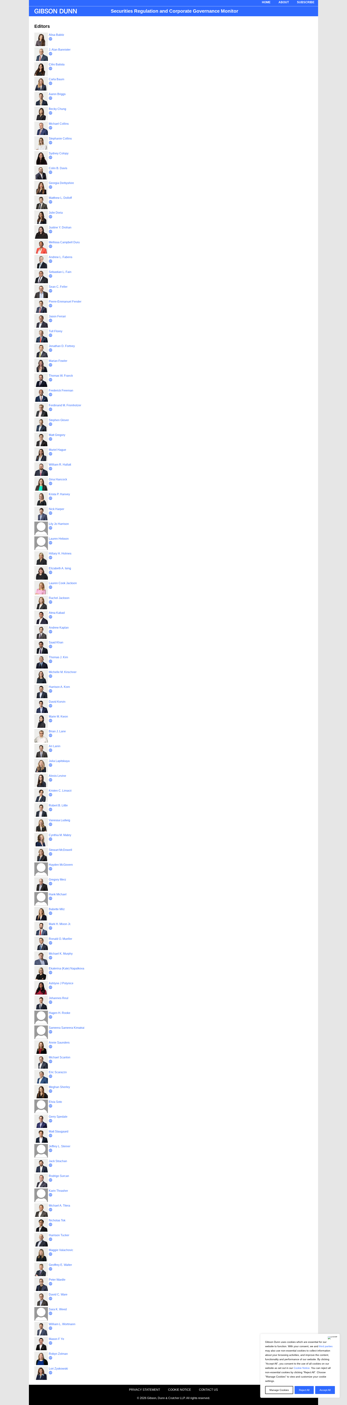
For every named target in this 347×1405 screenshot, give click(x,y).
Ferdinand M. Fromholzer (65, 405)
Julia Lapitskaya (59, 761)
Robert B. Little (58, 805)
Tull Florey (55, 331)
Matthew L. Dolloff (60, 197)
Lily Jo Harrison (59, 523)
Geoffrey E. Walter (60, 1264)
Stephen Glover (59, 420)
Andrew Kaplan (59, 627)
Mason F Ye (56, 1338)
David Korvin (57, 701)
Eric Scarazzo (58, 1072)
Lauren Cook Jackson (63, 583)
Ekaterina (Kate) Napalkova (66, 968)
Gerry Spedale (58, 1116)
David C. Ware (58, 1294)
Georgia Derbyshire (61, 183)
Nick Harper (56, 509)
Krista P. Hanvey (59, 494)
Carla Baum (56, 79)
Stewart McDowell (60, 849)
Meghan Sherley (59, 1087)
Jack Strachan (58, 1161)
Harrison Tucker (59, 1235)
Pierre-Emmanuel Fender (65, 301)
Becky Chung (57, 108)
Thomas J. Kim (58, 657)
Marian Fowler (58, 360)
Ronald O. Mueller (60, 938)
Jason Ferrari (57, 316)
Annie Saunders (59, 1042)
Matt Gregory (57, 434)
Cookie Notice (302, 1368)
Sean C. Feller (58, 286)
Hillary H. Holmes (60, 553)
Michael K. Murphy (61, 953)
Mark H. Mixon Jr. (60, 924)
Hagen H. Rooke (59, 1012)
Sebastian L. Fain (60, 271)
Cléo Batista (57, 64)
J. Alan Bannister (59, 49)
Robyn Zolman (58, 1353)
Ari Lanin (54, 746)
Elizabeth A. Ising (60, 568)
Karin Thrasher (58, 1190)
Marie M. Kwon (58, 716)
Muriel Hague (57, 449)
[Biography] (50, 39)
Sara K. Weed (58, 1309)
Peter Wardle (57, 1279)
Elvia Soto (55, 1101)
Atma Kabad (57, 612)
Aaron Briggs (57, 94)
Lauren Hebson (59, 538)
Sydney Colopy (58, 153)
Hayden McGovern (61, 864)
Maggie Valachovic (61, 1250)
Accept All (325, 1390)
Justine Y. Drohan (60, 227)
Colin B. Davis (58, 168)
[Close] (332, 1337)
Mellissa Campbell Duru (64, 242)
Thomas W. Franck (61, 375)
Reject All (304, 1390)
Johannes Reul (58, 998)
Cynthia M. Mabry (60, 835)
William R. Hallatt (60, 464)
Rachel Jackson (59, 597)
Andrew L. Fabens (60, 257)
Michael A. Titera (59, 1205)
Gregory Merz (57, 879)
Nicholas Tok (57, 1220)
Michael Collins (59, 123)
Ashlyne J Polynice (61, 983)
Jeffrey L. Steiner (59, 1146)
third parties (326, 1346)
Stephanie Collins (60, 138)
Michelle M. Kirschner (62, 672)
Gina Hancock (58, 479)
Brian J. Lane (57, 731)
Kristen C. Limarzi (60, 790)
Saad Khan (56, 642)
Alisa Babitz (56, 34)
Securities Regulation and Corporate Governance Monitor (174, 11)
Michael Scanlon (59, 1057)
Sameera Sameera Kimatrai (66, 1027)
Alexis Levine (57, 775)
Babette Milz (57, 909)
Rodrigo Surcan (59, 1175)
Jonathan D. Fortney (62, 346)
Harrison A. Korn (59, 686)
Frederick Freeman (61, 390)
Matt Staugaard (58, 1131)
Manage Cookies (279, 1390)
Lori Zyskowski (58, 1368)
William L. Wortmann (62, 1324)
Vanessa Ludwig (59, 820)
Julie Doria (56, 212)
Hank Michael (58, 894)
